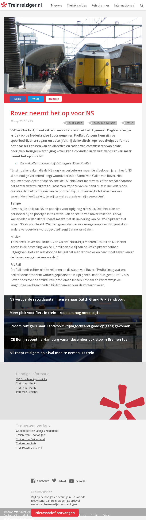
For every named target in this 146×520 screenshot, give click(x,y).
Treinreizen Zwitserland (30, 439)
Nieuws (56, 5)
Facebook (43, 480)
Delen (17, 98)
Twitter (61, 480)
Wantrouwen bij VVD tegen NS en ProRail (61, 163)
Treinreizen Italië (26, 443)
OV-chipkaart (75, 123)
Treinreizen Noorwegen (30, 435)
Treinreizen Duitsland (29, 447)
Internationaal (124, 5)
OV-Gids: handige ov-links (31, 379)
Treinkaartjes (77, 5)
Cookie (94, 515)
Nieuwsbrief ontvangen (55, 512)
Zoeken (142, 6)
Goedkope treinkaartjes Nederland (37, 431)
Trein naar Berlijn (26, 383)
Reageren (53, 98)
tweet (36, 98)
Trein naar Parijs (26, 387)
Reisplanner (100, 5)
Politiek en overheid (104, 123)
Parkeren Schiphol (27, 392)
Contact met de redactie (17, 515)
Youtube (80, 480)
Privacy (106, 515)
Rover (130, 123)
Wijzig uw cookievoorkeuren (19, 518)
